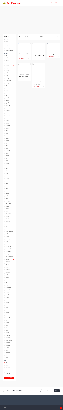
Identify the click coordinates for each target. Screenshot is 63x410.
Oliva (7, 223)
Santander (8, 271)
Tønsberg (7, 307)
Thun (7, 304)
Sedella (7, 277)
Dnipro (7, 87)
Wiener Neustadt (9, 340)
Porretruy (7, 244)
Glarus (7, 108)
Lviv (6, 171)
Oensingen (8, 221)
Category (6, 45)
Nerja (7, 200)
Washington (8, 335)
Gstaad (7, 118)
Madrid (7, 173)
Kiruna (7, 145)
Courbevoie (8, 82)
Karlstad (7, 140)
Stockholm (8, 295)
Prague (7, 249)
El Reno (7, 90)
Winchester (8, 343)
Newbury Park (8, 208)
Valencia (7, 322)
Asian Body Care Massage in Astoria (54, 54)
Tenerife (7, 302)
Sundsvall (7, 299)
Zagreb (7, 350)
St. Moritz (7, 292)
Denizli (7, 85)
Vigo (6, 327)
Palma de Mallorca (9, 231)
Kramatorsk (8, 150)
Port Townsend (8, 246)
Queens (7, 257)
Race (5, 360)
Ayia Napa (8, 63)
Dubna (7, 88)
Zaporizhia (8, 352)
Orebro (7, 224)
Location (6, 53)
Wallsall (7, 332)
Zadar (7, 348)
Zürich (7, 357)
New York (42, 81)
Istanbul (7, 132)
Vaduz (7, 320)
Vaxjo (7, 325)
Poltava (7, 243)
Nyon (7, 214)
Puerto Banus (8, 251)
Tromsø (7, 314)
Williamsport (8, 342)
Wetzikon (7, 338)
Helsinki (7, 128)
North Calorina (8, 213)
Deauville (7, 83)
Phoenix (7, 236)
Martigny (7, 181)
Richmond (7, 259)
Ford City (7, 97)
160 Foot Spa (37, 84)
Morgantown (8, 195)
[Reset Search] (13, 36)
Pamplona (8, 233)
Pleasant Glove (8, 239)
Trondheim (8, 315)
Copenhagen (8, 80)
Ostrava (7, 229)
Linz (6, 165)
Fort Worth (8, 98)
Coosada (7, 78)
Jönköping (7, 138)
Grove (7, 117)
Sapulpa (7, 275)
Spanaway (8, 289)
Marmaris (7, 180)
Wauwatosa (8, 337)
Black (7, 365)
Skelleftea (8, 284)
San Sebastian (8, 266)
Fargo (7, 95)
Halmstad (7, 120)
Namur (7, 198)
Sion (6, 282)
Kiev (6, 143)
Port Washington (9, 248)
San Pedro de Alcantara (8, 263)
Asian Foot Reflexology (24, 76)
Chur (7, 77)
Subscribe (57, 390)
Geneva (7, 107)
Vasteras (7, 324)
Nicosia (7, 211)
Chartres (7, 70)
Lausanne (7, 156)
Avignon (7, 60)
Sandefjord (8, 267)
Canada (7, 65)
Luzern (7, 168)
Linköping (7, 163)
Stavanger (8, 294)
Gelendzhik (8, 105)
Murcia (7, 196)
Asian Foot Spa (22, 56)
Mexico (7, 185)
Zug (6, 355)
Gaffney (7, 102)
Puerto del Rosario (9, 256)
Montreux (7, 193)
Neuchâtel (8, 201)
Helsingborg (8, 127)
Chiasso (7, 75)
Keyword (6, 39)
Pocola (7, 241)
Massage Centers (9, 48)
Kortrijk (7, 148)
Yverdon (7, 347)
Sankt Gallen (8, 269)
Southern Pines (9, 287)
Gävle (7, 103)
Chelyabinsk (8, 72)
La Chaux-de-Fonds (9, 151)
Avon (7, 62)
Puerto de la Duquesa (8, 254)
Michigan (7, 186)
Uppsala (7, 319)
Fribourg (7, 100)
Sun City (7, 297)
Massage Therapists (9, 50)
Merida (7, 183)
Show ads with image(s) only (8, 372)
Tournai (7, 312)
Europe (7, 93)
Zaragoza (7, 353)
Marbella (7, 178)
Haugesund (8, 125)
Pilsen (7, 238)
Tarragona (8, 300)
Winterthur (8, 345)
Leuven (7, 158)
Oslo (6, 226)
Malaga (7, 175)
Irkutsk (7, 130)
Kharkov (7, 141)
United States (8, 317)
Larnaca (7, 155)
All (6, 47)
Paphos (7, 234)
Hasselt (7, 123)
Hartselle (7, 122)
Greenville (8, 113)
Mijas (7, 188)
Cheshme (7, 73)
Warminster (8, 333)
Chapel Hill (8, 67)
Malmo (7, 176)
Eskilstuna (8, 92)
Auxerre (7, 58)
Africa (7, 57)
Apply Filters (9, 377)
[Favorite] (28, 58)
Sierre (7, 280)
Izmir (7, 135)
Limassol (7, 161)
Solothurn (7, 285)
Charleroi (7, 68)
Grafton (7, 112)
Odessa (7, 219)
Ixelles (7, 133)
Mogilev (7, 190)
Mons (7, 191)
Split (6, 290)
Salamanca (8, 261)
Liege (7, 160)
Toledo (7, 305)
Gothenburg (8, 110)
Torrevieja (8, 310)
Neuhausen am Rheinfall (9, 204)
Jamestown (8, 136)
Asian (7, 364)
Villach (7, 329)
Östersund (8, 228)
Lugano (7, 166)
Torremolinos (8, 309)
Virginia (7, 330)
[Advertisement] (31, 19)
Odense (7, 218)
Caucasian (8, 367)
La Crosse (7, 153)
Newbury (7, 206)
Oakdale (7, 216)
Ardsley (58, 51)
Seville (7, 279)
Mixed (7, 369)
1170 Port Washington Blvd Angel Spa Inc (39, 55)
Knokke (7, 146)
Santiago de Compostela (8, 273)
